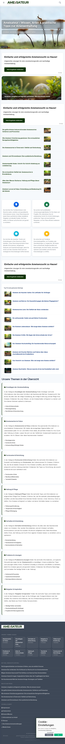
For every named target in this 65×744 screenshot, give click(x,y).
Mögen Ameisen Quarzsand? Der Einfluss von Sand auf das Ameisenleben (23, 673)
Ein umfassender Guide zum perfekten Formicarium (30, 318)
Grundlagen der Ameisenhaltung (17, 387)
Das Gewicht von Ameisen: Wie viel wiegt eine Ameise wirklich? (34, 360)
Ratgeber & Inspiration (14, 589)
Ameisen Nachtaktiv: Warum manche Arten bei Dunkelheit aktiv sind (36, 369)
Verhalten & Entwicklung (14, 521)
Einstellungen (50, 732)
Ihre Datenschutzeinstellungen (12, 724)
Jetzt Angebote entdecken (15, 69)
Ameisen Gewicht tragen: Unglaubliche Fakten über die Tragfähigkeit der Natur (25, 676)
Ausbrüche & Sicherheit (12, 576)
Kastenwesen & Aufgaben (13, 542)
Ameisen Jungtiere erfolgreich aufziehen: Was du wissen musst (20, 687)
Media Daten (6, 727)
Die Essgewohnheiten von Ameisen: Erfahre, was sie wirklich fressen (22, 666)
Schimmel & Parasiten (12, 574)
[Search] (60, 3)
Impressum (6, 707)
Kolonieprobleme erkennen (13, 579)
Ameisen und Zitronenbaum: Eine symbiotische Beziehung (21, 156)
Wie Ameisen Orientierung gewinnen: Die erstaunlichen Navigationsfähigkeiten (25, 693)
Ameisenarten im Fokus (14, 421)
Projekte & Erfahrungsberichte (14, 610)
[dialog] (50, 728)
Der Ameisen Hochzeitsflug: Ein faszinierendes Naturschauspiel (34, 343)
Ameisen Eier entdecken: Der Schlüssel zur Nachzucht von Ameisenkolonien (24, 669)
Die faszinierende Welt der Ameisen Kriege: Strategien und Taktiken (22, 679)
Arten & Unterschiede (12, 406)
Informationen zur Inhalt (10, 717)
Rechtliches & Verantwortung (14, 411)
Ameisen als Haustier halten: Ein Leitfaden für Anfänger (31, 292)
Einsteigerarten (10, 440)
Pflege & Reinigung (11, 511)
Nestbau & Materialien (12, 477)
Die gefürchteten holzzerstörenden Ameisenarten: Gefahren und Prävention (24, 690)
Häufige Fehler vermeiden (13, 606)
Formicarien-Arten (11, 474)
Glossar (5, 720)
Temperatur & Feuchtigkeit (13, 508)
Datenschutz (7, 711)
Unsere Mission (7, 714)
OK (58, 735)
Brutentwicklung (10, 540)
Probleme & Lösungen (14, 555)
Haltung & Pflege (12, 489)
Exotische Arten (10, 442)
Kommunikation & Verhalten (13, 545)
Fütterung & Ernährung (12, 506)
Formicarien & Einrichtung (15, 455)
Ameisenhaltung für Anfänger (14, 608)
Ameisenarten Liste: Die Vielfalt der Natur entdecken (30, 309)
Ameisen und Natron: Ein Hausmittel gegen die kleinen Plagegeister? (36, 301)
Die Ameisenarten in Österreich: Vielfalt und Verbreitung (21, 147)
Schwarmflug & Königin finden (14, 445)
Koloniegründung (10, 408)
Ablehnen (49, 735)
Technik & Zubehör (11, 479)
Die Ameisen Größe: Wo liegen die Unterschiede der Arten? (32, 335)
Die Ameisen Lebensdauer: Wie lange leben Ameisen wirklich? (33, 326)
